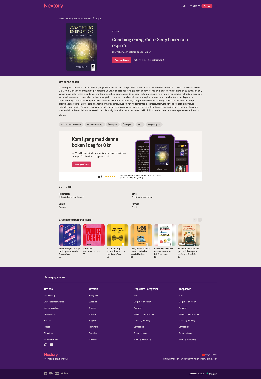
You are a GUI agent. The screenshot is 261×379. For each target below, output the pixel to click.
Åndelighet (86, 18)
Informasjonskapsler (208, 359)
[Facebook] (51, 344)
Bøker (61, 18)
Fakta (140, 124)
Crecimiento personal (142, 197)
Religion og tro (154, 124)
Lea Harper (145, 52)
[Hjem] (111, 6)
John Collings (129, 52)
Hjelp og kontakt (56, 277)
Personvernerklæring (184, 359)
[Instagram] (45, 344)
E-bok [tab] (68, 186)
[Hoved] (215, 6)
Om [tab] (60, 186)
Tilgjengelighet (169, 359)
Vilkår (196, 359)
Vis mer (63, 115)
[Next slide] (200, 220)
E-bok (134, 207)
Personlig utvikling (73, 18)
